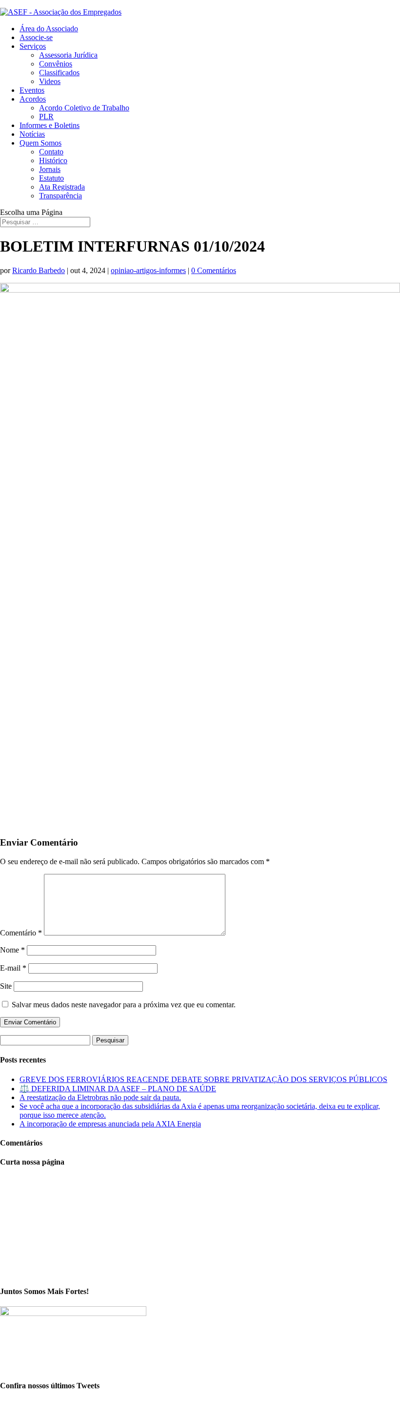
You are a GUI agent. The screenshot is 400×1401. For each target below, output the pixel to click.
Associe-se (36, 37)
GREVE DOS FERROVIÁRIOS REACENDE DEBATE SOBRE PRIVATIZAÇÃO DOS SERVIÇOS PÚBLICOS (203, 1079)
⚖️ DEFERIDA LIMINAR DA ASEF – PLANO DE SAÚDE (118, 1088)
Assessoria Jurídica (68, 55)
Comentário (21, 933)
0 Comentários (213, 270)
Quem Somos (40, 143)
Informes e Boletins (50, 125)
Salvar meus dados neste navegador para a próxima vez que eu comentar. (124, 1004)
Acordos (33, 99)
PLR (46, 116)
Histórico (53, 160)
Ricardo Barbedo (38, 270)
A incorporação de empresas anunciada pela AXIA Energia (110, 1124)
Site (6, 986)
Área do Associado (49, 28)
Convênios (55, 64)
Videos (49, 81)
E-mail (13, 968)
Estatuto (51, 178)
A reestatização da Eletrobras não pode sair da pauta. (100, 1097)
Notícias (32, 134)
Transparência (60, 195)
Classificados (59, 72)
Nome (12, 950)
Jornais (49, 169)
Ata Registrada (62, 187)
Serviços (33, 46)
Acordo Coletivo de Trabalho (84, 108)
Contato (51, 152)
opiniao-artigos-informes (148, 270)
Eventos (32, 90)
